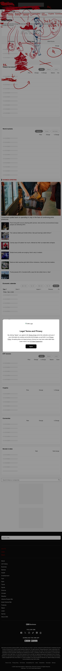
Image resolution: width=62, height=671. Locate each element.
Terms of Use (32, 335)
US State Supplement (36, 341)
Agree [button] (31, 346)
